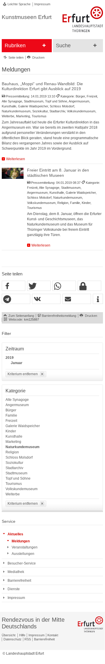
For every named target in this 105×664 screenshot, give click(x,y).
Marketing (13, 442)
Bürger (11, 410)
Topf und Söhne (18, 478)
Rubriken (15, 45)
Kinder (11, 431)
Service (8, 521)
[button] (13, 286)
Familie (11, 415)
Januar (16, 363)
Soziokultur (14, 463)
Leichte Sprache (19, 4)
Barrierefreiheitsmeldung (59, 315)
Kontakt (52, 635)
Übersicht (8, 635)
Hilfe (22, 635)
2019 (10, 358)
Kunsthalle (14, 436)
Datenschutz (12, 639)
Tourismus (14, 484)
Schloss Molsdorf (19, 457)
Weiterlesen (15, 159)
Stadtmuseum (16, 473)
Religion (12, 452)
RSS (27, 639)
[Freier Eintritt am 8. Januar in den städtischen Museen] (13, 173)
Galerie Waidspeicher (23, 426)
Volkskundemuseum (22, 489)
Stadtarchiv (14, 468)
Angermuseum (17, 405)
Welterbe (13, 494)
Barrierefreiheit (44, 639)
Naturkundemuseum (23, 447)
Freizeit (11, 421)
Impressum (42, 4)
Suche (63, 45)
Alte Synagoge (17, 400)
